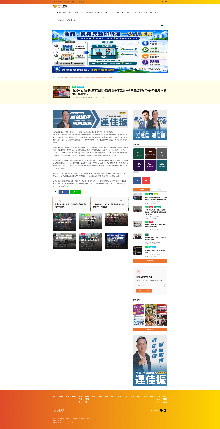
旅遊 (140, 12)
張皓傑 (111, 242)
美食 (151, 12)
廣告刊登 (66, 2)
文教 (135, 12)
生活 (82, 12)
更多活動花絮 (150, 329)
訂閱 (140, 290)
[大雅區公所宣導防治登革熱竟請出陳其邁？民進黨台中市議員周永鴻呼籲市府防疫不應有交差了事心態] (138, 320)
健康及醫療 (89, 12)
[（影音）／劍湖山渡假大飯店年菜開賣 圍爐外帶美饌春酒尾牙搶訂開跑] (150, 320)
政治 (70, 12)
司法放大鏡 (60, 20)
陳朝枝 (111, 219)
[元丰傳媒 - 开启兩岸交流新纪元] (60, 6)
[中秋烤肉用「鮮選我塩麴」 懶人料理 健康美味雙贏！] (150, 309)
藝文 (123, 12)
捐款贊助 (61, 418)
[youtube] (166, 2)
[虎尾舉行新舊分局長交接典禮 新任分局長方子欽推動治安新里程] (161, 320)
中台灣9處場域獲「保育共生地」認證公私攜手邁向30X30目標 (116, 238)
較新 (60, 201)
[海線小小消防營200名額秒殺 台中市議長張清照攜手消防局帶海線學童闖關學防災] (137, 196)
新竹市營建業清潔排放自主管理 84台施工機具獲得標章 (90, 240)
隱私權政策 (82, 418)
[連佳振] (90, 118)
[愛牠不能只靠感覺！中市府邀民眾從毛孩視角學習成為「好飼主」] (137, 224)
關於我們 (74, 2)
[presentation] (54, 52)
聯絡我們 (81, 2)
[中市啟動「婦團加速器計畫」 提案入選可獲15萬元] (138, 309)
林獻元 (76, 97)
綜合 (145, 12)
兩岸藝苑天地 (71, 20)
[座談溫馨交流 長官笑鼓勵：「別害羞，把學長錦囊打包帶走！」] (137, 236)
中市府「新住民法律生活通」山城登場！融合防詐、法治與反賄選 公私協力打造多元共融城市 (155, 212)
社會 (76, 12)
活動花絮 (60, 78)
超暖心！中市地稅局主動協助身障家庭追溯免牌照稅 (63, 238)
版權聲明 (89, 418)
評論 (118, 12)
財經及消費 (98, 12)
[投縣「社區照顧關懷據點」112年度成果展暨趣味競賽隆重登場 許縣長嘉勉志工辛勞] (161, 309)
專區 (156, 12)
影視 (106, 12)
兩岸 (128, 12)
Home (59, 12)
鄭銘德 (85, 244)
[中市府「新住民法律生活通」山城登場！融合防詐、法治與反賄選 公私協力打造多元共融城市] (137, 209)
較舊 (121, 201)
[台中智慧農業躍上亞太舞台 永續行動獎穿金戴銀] (137, 250)
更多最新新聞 (150, 260)
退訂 (148, 290)
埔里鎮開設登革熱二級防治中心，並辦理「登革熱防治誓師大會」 (115, 214)
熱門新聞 (158, 189)
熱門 (64, 12)
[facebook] (162, 2)
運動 (112, 12)
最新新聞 (142, 189)
